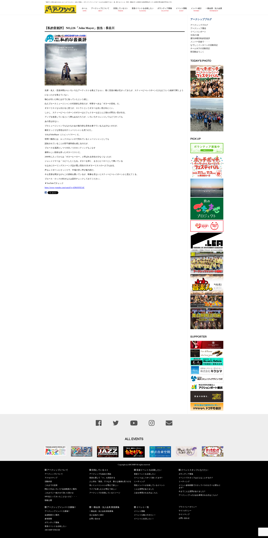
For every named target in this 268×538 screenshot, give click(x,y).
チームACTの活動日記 (200, 48)
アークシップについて (100, 8)
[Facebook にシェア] (46, 192)
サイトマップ (184, 514)
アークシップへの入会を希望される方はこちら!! (198, 495)
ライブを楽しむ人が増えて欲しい (103, 489)
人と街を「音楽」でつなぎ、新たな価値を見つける (110, 482)
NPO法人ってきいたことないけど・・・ (61, 497)
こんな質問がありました (144, 489)
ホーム (84, 8)
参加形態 (48, 519)
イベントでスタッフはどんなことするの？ (196, 478)
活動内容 (48, 482)
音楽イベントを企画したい (143, 8)
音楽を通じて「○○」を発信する (102, 478)
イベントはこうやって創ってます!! (148, 478)
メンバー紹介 (196, 8)
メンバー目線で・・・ (200, 42)
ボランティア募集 (164, 8)
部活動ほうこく (197, 52)
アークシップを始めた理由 (100, 474)
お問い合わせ (94, 519)
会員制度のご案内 (52, 515)
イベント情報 (181, 8)
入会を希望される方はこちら (146, 493)
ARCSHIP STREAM (52, 530)
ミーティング (139, 482)
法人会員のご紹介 (96, 515)
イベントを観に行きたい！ (145, 515)
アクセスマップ (51, 478)
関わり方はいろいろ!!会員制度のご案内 (61, 489)
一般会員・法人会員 (214, 8)
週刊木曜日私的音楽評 (200, 38)
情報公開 (48, 500)
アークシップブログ (199, 25)
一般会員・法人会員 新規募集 (101, 511)
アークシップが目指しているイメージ (104, 493)
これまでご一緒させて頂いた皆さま (59, 493)
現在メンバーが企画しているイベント (149, 485)
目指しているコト (120, 8)
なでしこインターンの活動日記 (204, 45)
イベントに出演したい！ (144, 519)
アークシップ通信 (198, 28)
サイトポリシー (185, 511)
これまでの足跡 (51, 485)
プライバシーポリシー (188, 507)
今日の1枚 (194, 35)
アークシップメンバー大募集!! (57, 511)
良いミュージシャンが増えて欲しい (103, 485)
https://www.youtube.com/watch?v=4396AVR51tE (64, 187)
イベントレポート (198, 32)
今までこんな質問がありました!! (192, 491)
